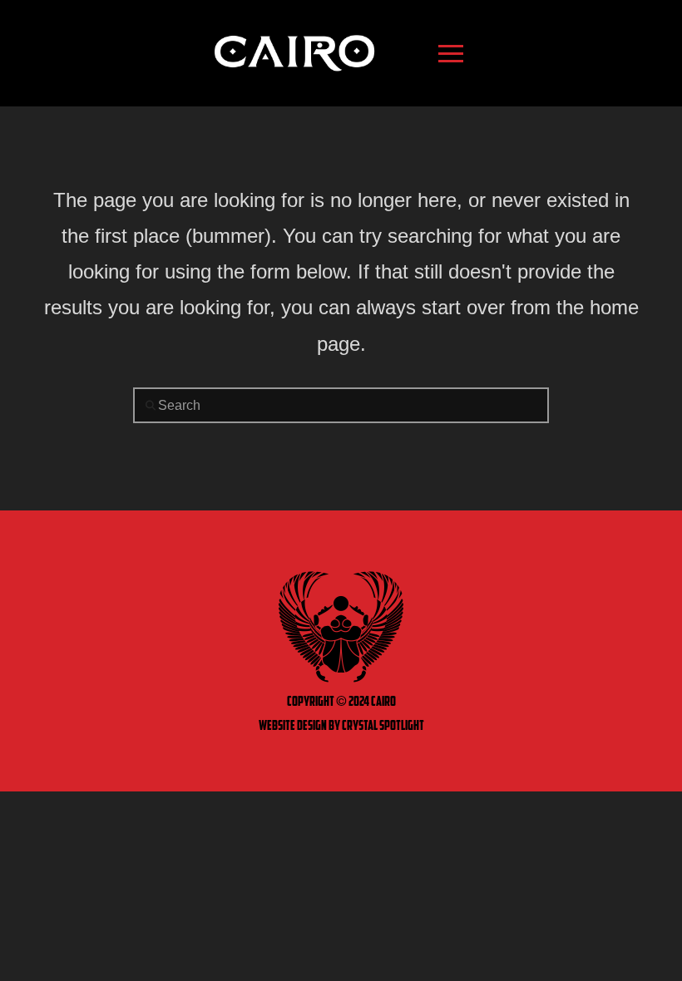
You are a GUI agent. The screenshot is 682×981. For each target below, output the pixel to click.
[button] (451, 53)
